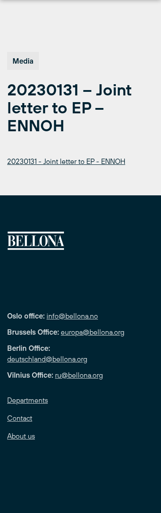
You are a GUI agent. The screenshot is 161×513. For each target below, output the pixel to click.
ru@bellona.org (79, 375)
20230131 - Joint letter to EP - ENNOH (66, 161)
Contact (19, 418)
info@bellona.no (72, 316)
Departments (27, 400)
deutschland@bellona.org (47, 359)
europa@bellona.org (92, 332)
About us (21, 436)
